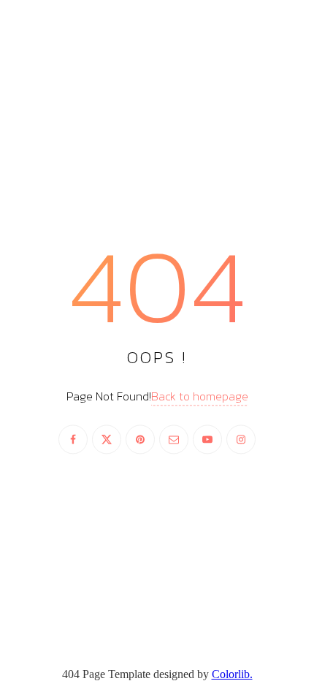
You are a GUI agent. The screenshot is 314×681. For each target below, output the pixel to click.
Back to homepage (199, 396)
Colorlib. (232, 674)
